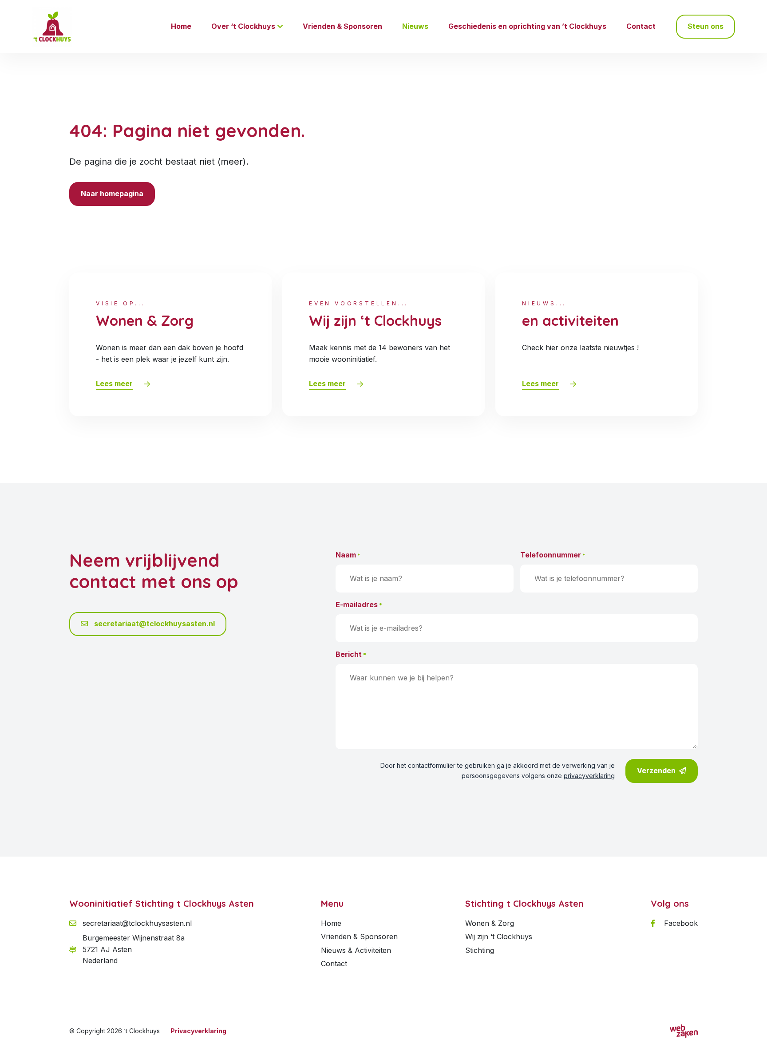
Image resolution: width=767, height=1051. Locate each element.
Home (181, 26)
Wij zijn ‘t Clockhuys (498, 936)
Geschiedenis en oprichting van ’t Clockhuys (527, 26)
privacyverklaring (589, 775)
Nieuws (415, 26)
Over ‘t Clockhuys (243, 26)
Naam (348, 554)
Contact (641, 26)
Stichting (479, 950)
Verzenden (656, 770)
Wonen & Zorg (489, 923)
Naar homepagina (112, 193)
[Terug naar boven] (749, 1033)
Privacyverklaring (198, 1031)
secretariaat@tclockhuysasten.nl (153, 623)
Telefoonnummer (552, 554)
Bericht (351, 654)
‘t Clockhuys (142, 1031)
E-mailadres (359, 604)
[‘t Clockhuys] (52, 27)
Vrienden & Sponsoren (342, 26)
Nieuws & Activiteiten (356, 950)
